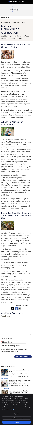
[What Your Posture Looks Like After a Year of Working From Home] (4, 394)
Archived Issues (20, 22)
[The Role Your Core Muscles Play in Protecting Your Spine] (4, 383)
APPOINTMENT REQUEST (17, 2)
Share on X (12, 308)
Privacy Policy (10, 409)
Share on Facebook (16, 308)
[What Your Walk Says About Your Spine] (4, 373)
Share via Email (20, 308)
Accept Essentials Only (16, 418)
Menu (6, 18)
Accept (17, 422)
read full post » (4, 378)
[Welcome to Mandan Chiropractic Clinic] (16, 12)
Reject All (16, 413)
